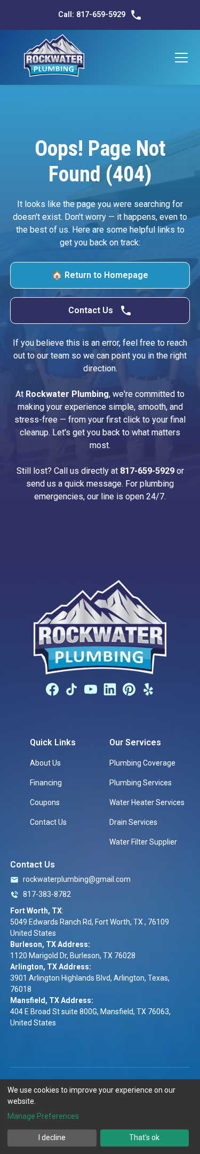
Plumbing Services (140, 782)
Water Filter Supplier (143, 842)
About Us (45, 763)
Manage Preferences (43, 1116)
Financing (46, 782)
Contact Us (48, 822)
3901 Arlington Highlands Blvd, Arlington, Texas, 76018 (90, 977)
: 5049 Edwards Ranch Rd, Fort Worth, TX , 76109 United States (89, 921)
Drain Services (133, 822)
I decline (52, 1137)
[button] (179, 57)
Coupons (45, 802)
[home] (54, 57)
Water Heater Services (147, 802)
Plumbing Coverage (142, 763)
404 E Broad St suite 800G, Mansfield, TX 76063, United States (90, 1011)
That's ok (144, 1137)
